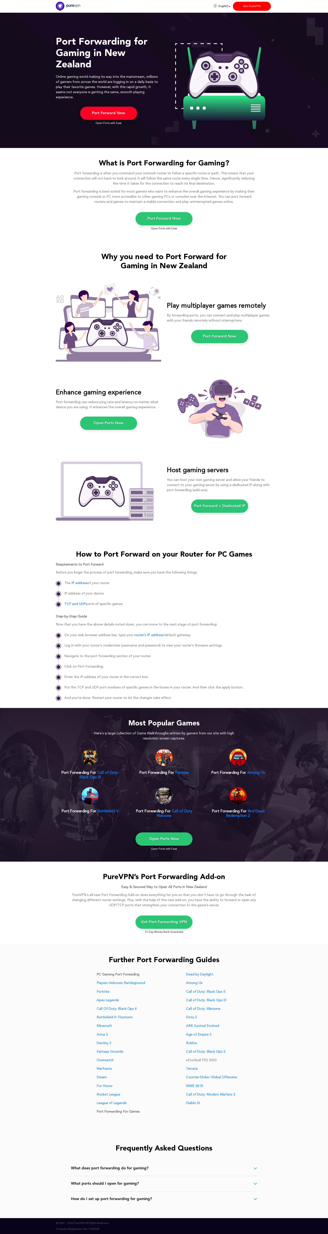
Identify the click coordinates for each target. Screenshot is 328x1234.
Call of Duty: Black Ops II (205, 991)
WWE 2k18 (194, 1086)
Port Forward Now (108, 113)
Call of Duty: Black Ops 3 (205, 1051)
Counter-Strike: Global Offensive (211, 1077)
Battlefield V (108, 811)
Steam (102, 1077)
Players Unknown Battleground (121, 983)
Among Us (256, 773)
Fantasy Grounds (110, 1051)
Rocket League (108, 1094)
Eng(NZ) (223, 6)
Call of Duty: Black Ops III (206, 1000)
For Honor (105, 1086)
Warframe (104, 1068)
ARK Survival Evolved (202, 1026)
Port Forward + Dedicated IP (219, 506)
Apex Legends (108, 1000)
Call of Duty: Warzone (203, 1009)
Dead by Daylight (199, 974)
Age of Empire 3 (198, 1034)
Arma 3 (102, 1034)
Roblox (191, 1043)
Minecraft (104, 1026)
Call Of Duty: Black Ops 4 (117, 1009)
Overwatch (105, 1060)
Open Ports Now (108, 423)
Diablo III (193, 1103)
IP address (79, 583)
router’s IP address (148, 635)
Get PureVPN (252, 6)
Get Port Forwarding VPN (164, 922)
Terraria (192, 1068)
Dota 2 (191, 1017)
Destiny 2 (104, 1043)
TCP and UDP (75, 604)
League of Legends (111, 1103)
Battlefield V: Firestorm (115, 1017)
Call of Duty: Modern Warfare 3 (210, 1094)
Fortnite (182, 773)
